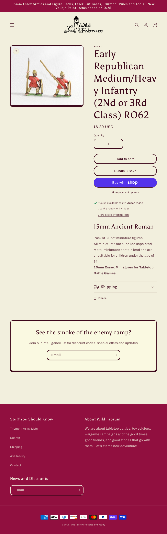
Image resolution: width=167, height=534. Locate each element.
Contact (15, 465)
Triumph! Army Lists (24, 428)
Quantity (99, 135)
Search (15, 437)
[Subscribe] (115, 355)
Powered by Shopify (95, 525)
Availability (17, 456)
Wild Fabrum (77, 525)
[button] (12, 25)
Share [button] (102, 298)
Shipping (16, 447)
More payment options (125, 192)
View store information (113, 214)
